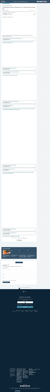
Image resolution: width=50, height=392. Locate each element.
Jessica (4, 10)
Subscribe (25, 306)
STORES (20, 1)
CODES (18, 1)
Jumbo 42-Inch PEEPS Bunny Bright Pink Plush (10, 232)
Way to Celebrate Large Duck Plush (8, 105)
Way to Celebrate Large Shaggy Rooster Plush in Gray (11, 38)
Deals (5, 5)
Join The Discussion (19, 262)
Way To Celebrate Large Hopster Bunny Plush (9, 165)
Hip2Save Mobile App (25, 373)
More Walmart (19, 240)
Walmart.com (8, 35)
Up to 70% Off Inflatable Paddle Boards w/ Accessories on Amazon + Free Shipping (23, 256)
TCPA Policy (30, 373)
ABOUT (27, 1)
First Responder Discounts (19, 373)
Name (3, 274)
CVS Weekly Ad (19, 378)
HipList (18, 238)
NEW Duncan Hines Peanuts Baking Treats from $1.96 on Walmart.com (31, 256)
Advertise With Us (25, 376)
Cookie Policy (13, 376)
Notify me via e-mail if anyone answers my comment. (9, 280)
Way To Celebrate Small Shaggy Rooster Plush (9, 68)
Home (3, 5)
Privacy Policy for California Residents (32, 372)
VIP (13, 1)
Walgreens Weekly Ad (19, 379)
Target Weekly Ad (19, 377)
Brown (20, 38)
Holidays (8, 5)
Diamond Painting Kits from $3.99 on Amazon (14, 255)
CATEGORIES (23, 1)
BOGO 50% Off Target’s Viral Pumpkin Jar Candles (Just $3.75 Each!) (6, 256)
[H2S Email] (33, 11)
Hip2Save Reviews (25, 377)
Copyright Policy (31, 374)
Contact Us (24, 374)
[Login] (48, 1)
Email (3, 277)
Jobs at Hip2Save (25, 375)
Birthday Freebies (19, 376)
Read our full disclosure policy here (11, 12)
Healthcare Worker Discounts (19, 374)
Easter (11, 5)
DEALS (15, 1)
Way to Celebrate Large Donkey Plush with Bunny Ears (11, 101)
